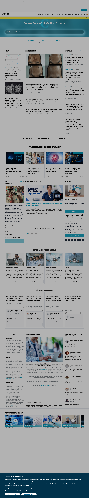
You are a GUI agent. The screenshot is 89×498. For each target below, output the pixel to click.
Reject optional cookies (29, 494)
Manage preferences (9, 490)
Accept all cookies (12, 494)
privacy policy (11, 488)
